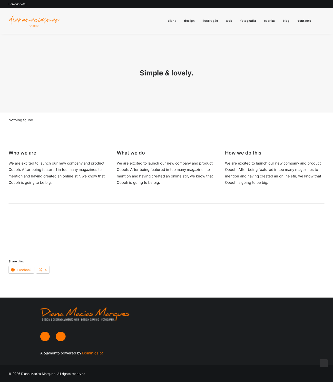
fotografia (248, 20)
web (229, 20)
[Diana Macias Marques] (34, 21)
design (189, 20)
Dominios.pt (92, 353)
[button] (322, 20)
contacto (304, 20)
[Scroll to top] (324, 363)
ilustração (210, 20)
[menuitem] (172, 20)
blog (286, 20)
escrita (269, 20)
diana (172, 20)
